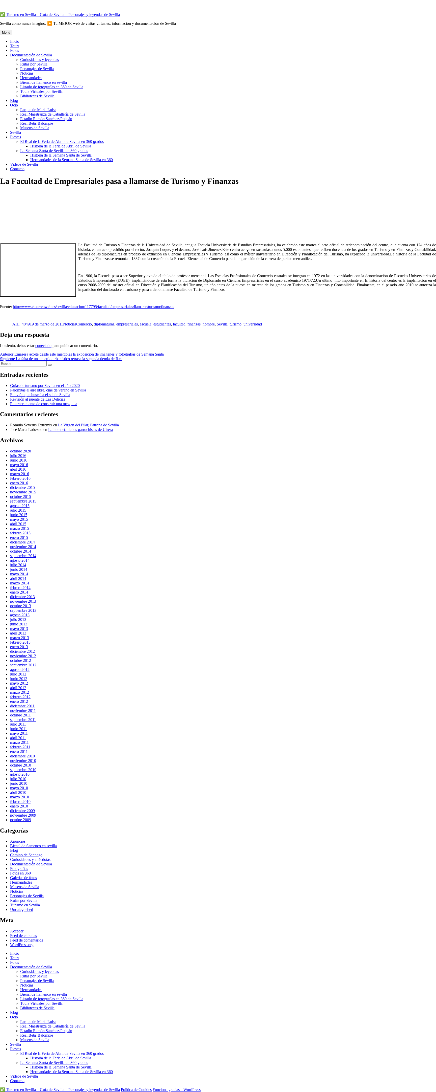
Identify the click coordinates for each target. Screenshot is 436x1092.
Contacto (17, 169)
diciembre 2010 (22, 756)
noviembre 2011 (23, 710)
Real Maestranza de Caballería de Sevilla (52, 114)
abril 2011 (18, 738)
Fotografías (19, 868)
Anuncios (17, 841)
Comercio (84, 324)
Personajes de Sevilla (37, 69)
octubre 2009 (20, 820)
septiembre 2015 (23, 501)
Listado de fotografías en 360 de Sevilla (51, 87)
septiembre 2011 (23, 719)
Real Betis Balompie (36, 123)
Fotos (14, 50)
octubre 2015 (20, 496)
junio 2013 (18, 624)
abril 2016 (18, 469)
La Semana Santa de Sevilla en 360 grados (54, 150)
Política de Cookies (136, 1089)
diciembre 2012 (22, 651)
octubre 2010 (20, 765)
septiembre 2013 (23, 610)
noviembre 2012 (23, 656)
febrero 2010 (20, 801)
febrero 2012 (20, 697)
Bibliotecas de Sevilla (37, 96)
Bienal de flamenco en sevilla (43, 82)
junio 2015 (18, 515)
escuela (145, 324)
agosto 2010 (20, 774)
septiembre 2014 (23, 556)
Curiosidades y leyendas (39, 59)
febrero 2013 (20, 642)
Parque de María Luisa (38, 109)
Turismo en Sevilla (25, 905)
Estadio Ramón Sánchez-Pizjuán (46, 119)
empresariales (127, 324)
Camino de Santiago (26, 855)
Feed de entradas (23, 935)
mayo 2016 (19, 465)
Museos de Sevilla (34, 128)
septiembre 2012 (23, 665)
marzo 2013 (19, 638)
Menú (6, 32)
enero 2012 (19, 701)
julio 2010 (18, 779)
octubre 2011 (20, 715)
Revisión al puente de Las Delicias (37, 399)
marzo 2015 (19, 528)
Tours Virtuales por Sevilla (41, 91)
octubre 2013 (20, 606)
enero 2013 (19, 647)
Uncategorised (21, 909)
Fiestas (15, 137)
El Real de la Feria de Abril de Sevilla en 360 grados (62, 141)
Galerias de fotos (23, 878)
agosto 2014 (20, 560)
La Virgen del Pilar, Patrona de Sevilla (88, 425)
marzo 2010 (19, 797)
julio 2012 (18, 674)
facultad (179, 324)
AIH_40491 (22, 324)
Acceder (16, 931)
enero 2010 (19, 806)
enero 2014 (19, 592)
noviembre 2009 (23, 815)
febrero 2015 (20, 533)
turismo (235, 324)
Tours (14, 46)
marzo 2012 (19, 692)
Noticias (26, 73)
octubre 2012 (20, 660)
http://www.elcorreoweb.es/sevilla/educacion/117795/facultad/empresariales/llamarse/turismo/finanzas (93, 306)
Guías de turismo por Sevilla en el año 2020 (45, 385)
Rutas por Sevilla (33, 64)
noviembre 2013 (23, 601)
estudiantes (162, 324)
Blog (14, 100)
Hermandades (31, 78)
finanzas (194, 324)
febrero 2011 (20, 747)
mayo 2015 (19, 519)
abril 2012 (18, 688)
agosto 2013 (20, 615)
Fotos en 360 (20, 873)
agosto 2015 (20, 506)
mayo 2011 (19, 733)
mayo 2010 (19, 788)
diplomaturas (104, 324)
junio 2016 (18, 460)
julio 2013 (18, 619)
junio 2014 (18, 569)
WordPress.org (22, 945)
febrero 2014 (20, 587)
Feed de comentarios (26, 940)
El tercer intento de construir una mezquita (43, 404)
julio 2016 (18, 455)
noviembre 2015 (23, 492)
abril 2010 (18, 792)
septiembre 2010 (23, 770)
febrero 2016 (20, 478)
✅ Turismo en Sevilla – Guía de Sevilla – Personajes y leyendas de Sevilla (60, 14)
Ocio (14, 105)
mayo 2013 (19, 628)
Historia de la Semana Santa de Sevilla (61, 155)
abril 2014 (18, 578)
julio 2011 (18, 724)
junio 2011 (18, 729)
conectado (43, 345)
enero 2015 (19, 537)
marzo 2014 (19, 583)
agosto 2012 (20, 669)
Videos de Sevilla (24, 164)
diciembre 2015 (22, 487)
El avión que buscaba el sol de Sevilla (40, 394)
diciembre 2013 (22, 597)
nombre (209, 324)
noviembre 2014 (23, 546)
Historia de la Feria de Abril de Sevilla (60, 146)
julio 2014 (18, 565)
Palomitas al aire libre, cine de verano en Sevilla (48, 390)
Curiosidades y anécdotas (30, 859)
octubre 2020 (20, 451)
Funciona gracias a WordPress (177, 1089)
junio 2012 (18, 678)
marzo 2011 (19, 742)
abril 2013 (18, 633)
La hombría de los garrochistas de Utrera (80, 429)
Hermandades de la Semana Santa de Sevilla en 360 (71, 160)
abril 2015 (18, 524)
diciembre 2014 (22, 542)
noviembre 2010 (23, 760)
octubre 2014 (20, 551)
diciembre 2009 (22, 811)
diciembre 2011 (22, 706)
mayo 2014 (19, 574)
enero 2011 (19, 751)
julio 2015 (18, 510)
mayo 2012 (19, 683)
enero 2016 (19, 483)
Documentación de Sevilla (31, 55)
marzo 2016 (19, 474)
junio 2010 (18, 783)
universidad (252, 324)
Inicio (14, 41)
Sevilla (15, 132)
